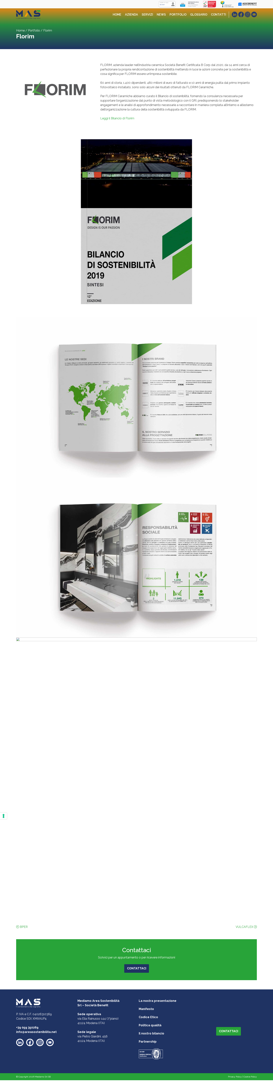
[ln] (234, 14)
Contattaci (136, 968)
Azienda (131, 14)
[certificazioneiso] (151, 1053)
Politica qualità (150, 1025)
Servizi (147, 14)
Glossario (198, 14)
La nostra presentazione (157, 1001)
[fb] (241, 14)
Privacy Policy (235, 1076)
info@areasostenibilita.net (36, 1032)
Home (117, 14)
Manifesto (146, 1009)
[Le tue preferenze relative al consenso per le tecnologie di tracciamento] (3, 815)
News (161, 14)
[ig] (247, 14)
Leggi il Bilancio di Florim (117, 118)
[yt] (254, 14)
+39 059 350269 (27, 1027)
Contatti (218, 14)
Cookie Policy (250, 1076)
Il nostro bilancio (151, 1033)
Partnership (148, 1041)
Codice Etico (148, 1017)
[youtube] (50, 1042)
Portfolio (178, 14)
